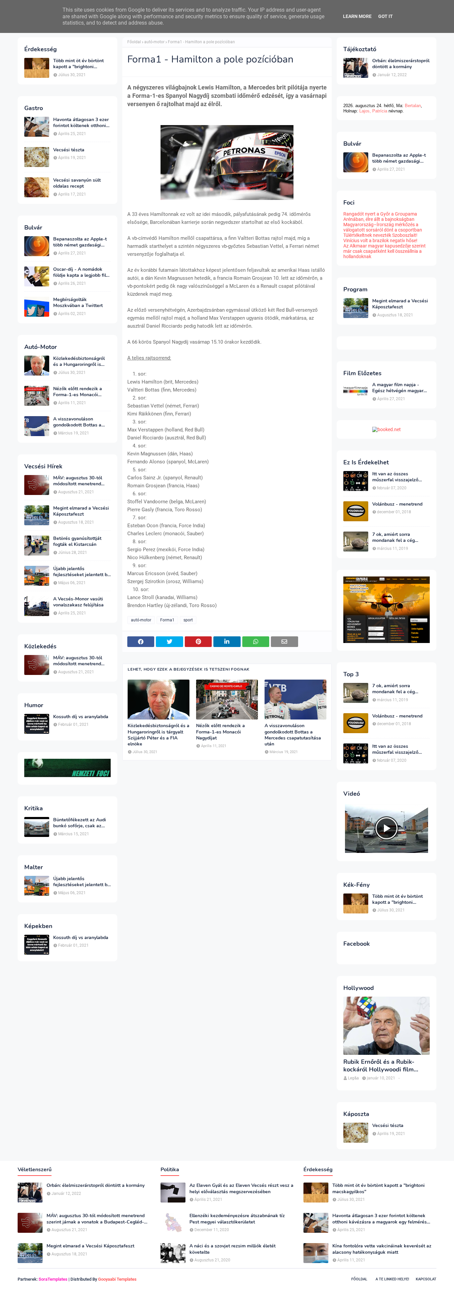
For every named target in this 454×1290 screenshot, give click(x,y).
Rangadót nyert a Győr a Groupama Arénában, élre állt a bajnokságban (380, 216)
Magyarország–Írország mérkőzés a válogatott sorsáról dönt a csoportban (382, 227)
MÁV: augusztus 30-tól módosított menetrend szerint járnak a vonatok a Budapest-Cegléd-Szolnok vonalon (81, 481)
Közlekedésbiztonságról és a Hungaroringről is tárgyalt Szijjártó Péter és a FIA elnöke (80, 362)
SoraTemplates (53, 1279)
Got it (385, 16)
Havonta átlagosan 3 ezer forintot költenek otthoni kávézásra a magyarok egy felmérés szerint (82, 123)
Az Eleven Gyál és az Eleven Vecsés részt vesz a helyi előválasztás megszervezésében (241, 1189)
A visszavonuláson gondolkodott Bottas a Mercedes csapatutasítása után (81, 422)
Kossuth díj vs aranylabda (80, 717)
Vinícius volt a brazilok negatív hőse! (380, 240)
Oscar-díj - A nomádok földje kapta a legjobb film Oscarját (81, 272)
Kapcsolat (426, 1279)
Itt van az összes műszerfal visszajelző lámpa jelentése (395, 477)
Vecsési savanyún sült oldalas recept (77, 183)
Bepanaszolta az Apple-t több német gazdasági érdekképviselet (80, 242)
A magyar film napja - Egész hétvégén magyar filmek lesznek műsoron (398, 388)
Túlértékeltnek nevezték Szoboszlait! (380, 235)
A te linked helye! (392, 1279)
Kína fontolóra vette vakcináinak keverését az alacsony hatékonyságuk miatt (381, 1249)
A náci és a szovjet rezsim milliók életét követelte (232, 1249)
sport (188, 620)
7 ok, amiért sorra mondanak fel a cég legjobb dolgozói (393, 538)
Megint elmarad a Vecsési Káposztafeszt (81, 511)
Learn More (357, 16)
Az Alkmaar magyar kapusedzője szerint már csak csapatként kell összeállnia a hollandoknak (384, 251)
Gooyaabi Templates (117, 1279)
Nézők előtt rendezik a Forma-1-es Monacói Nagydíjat (77, 392)
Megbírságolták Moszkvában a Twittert (78, 303)
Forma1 (167, 620)
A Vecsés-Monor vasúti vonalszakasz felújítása (78, 602)
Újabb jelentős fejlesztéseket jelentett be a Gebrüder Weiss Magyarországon (81, 572)
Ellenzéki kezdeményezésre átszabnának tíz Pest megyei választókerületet (237, 1219)
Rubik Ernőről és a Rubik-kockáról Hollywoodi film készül (378, 1066)
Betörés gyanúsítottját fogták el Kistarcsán (77, 542)
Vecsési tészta (68, 150)
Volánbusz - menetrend (397, 504)
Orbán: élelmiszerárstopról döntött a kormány (400, 64)
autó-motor (154, 42)
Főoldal (134, 42)
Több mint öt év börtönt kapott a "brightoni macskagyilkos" (78, 64)
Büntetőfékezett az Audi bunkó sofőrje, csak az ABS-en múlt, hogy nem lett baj (79, 823)
